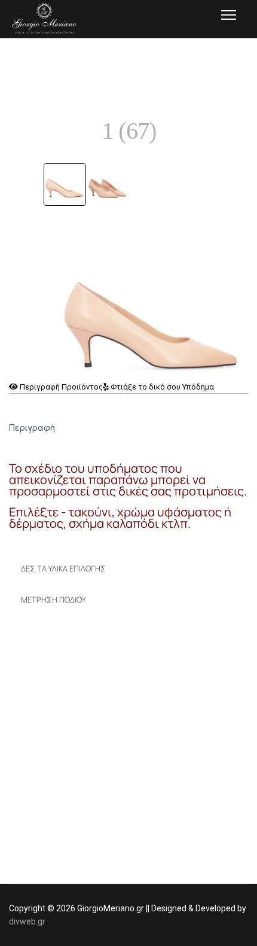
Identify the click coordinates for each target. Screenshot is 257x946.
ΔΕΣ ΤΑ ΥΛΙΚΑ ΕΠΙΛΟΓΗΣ (63, 568)
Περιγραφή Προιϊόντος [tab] (60, 386)
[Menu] (228, 15)
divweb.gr (27, 921)
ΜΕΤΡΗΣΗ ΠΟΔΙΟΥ (53, 599)
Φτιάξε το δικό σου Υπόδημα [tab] (161, 386)
